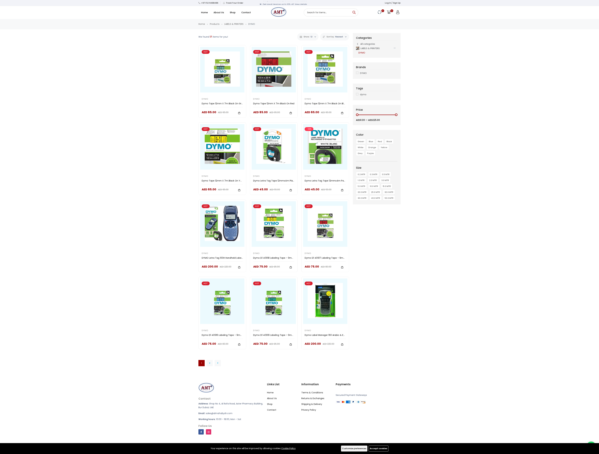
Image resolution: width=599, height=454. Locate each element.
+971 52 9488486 (209, 2)
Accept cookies (378, 448)
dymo (363, 94)
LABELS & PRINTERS (233, 24)
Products (214, 24)
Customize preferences (354, 448)
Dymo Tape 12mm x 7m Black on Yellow (224, 180)
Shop (233, 12)
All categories (367, 44)
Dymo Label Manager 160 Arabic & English (327, 335)
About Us (219, 12)
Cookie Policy (288, 448)
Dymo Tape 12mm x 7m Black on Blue (325, 103)
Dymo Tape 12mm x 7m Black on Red (273, 103)
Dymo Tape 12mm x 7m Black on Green (224, 103)
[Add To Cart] (239, 113)
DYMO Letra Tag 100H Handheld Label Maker (225, 257)
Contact (246, 12)
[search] (354, 12)
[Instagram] (208, 432)
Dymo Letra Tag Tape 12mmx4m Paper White (329, 180)
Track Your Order (234, 2)
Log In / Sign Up (393, 2)
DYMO (205, 98)
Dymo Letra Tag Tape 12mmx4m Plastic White (278, 180)
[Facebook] (201, 432)
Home (204, 12)
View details (301, 2)
